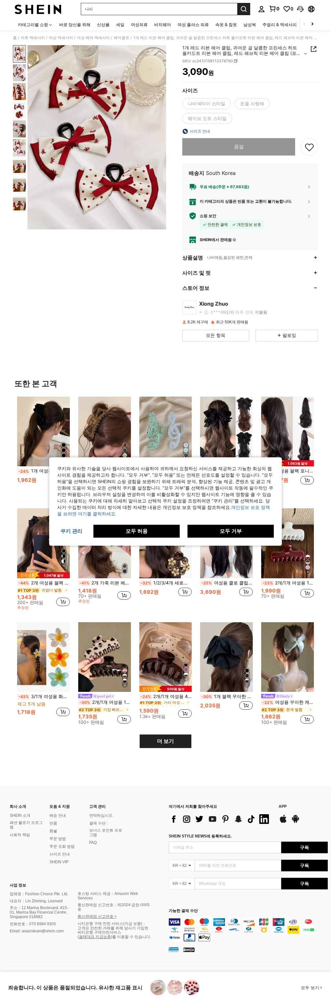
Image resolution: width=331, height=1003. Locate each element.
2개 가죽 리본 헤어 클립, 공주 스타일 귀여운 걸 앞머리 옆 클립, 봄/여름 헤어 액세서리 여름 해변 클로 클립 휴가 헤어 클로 (105, 582)
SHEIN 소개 (20, 815)
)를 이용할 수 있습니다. (131, 937)
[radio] (206, 103)
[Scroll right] (312, 24)
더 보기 (165, 741)
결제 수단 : (98, 823)
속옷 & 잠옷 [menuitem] (226, 24)
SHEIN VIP (59, 862)
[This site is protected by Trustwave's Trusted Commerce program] (173, 949)
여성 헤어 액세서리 (93, 37)
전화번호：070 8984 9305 (33, 924)
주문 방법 (57, 838)
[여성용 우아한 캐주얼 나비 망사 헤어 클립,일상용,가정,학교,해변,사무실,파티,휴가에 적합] (287, 657)
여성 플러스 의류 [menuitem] (193, 24)
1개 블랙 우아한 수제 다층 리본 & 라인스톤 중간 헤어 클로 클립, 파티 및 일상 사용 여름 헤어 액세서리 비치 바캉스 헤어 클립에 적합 (227, 696)
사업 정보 (18, 885)
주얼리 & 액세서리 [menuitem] (279, 24)
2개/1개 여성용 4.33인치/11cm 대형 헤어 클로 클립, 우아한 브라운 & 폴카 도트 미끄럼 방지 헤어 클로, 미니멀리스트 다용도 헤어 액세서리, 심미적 (166, 696)
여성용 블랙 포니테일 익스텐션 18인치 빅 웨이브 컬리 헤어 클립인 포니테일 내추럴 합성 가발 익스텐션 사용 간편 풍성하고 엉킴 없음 (288, 470)
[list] (220, 819)
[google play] (295, 822)
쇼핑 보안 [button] (208, 216)
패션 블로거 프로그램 (26, 824)
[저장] (309, 147)
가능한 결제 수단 (183, 911)
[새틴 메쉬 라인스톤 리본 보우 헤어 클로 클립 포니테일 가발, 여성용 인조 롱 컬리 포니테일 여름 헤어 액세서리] (226, 432)
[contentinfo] (248, 929)
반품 (53, 823)
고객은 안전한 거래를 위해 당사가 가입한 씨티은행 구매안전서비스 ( (113, 932)
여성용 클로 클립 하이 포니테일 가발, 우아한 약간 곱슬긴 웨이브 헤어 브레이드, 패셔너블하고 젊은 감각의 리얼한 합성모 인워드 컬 (227, 582)
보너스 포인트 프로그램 (105, 832)
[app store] (283, 822)
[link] (274, 9)
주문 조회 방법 (62, 846)
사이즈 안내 (59, 854)
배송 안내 (57, 815)
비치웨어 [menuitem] (162, 24)
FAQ (93, 842)
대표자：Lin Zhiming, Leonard (36, 901)
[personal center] (261, 9)
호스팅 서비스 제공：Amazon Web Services (108, 895)
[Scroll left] (304, 24)
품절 (239, 147)
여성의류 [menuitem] (139, 24)
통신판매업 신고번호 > (97, 916)
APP (283, 807)
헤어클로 (121, 37)
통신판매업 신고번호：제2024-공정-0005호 (114, 907)
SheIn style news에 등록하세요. (200, 836)
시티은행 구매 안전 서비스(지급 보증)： (112, 923)
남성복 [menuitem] (249, 24)
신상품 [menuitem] (103, 24)
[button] (300, 9)
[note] (287, 463)
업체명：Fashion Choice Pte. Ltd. (39, 894)
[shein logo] (38, 9)
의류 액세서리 (33, 37)
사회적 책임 (20, 835)
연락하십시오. (101, 815)
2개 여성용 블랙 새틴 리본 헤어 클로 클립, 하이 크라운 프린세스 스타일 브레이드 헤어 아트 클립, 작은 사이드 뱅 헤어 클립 (44, 582)
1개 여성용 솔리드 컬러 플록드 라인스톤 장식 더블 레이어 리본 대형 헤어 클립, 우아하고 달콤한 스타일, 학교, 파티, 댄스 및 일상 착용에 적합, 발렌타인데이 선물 (44, 470)
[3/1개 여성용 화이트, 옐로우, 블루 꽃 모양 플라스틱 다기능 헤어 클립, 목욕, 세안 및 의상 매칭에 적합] (43, 657)
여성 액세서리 (61, 37)
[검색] (243, 9)
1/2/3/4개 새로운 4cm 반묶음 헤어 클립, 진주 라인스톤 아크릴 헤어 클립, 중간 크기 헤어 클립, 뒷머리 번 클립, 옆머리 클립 (166, 582)
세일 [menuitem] (120, 24)
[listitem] (43, 447)
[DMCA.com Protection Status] (189, 949)
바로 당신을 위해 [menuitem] (75, 24)
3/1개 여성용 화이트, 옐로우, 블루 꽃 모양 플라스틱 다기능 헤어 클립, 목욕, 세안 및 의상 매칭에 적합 (44, 696)
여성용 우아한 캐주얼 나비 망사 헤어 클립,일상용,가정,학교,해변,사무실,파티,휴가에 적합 (288, 702)
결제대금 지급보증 (95, 937)
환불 (53, 831)
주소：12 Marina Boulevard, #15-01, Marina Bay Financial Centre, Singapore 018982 (39, 912)
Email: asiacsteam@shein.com (37, 931)
